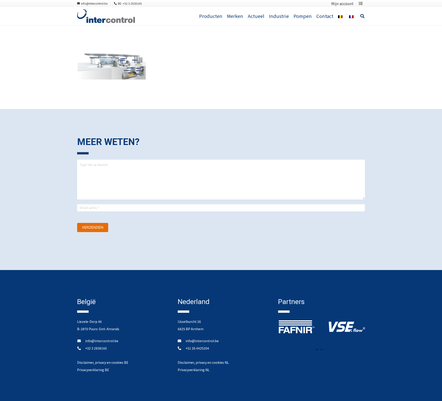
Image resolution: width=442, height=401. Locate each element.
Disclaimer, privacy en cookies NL (203, 362)
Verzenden (92, 227)
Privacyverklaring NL (193, 369)
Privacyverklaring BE (93, 369)
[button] (317, 349)
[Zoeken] (362, 16)
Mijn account (342, 3)
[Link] (106, 16)
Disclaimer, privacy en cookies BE (102, 362)
